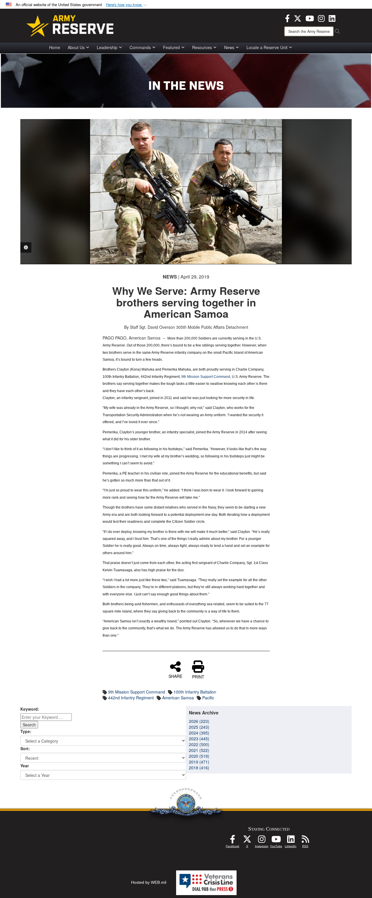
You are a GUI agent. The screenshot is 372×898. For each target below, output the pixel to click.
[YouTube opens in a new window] (309, 18)
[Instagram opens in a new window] (321, 18)
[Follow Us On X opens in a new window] (247, 840)
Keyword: (29, 709)
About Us (76, 47)
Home (54, 47)
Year (24, 765)
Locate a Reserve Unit (266, 47)
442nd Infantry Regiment (131, 698)
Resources (202, 47)
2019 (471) (199, 762)
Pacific (208, 698)
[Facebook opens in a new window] (287, 18)
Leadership (107, 47)
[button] (127, 5)
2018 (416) (199, 768)
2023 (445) (199, 738)
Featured (171, 47)
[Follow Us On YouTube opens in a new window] (276, 840)
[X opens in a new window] (297, 18)
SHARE (175, 675)
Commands (140, 47)
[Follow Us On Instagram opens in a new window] (261, 840)
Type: (25, 731)
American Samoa (178, 698)
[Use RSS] (305, 840)
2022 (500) (199, 744)
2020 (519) (199, 756)
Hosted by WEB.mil (148, 882)
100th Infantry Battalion (195, 692)
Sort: (25, 748)
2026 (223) (199, 721)
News (229, 47)
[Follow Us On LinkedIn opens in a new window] (290, 840)
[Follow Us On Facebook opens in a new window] (232, 840)
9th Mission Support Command (205, 377)
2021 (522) (199, 750)
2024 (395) (199, 733)
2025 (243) (199, 727)
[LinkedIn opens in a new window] (332, 18)
